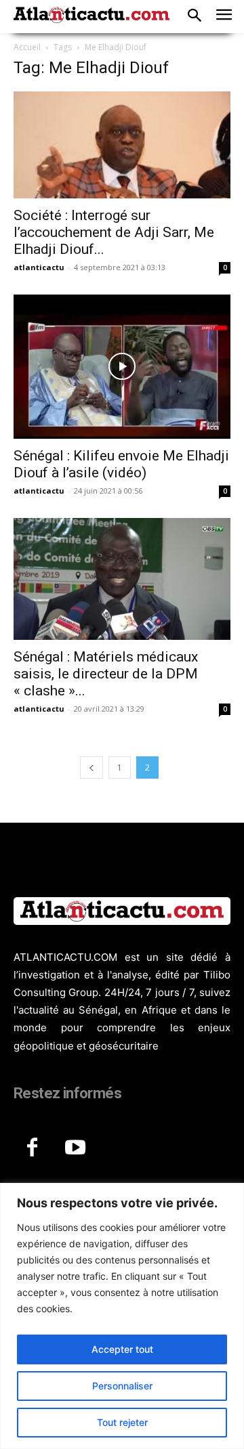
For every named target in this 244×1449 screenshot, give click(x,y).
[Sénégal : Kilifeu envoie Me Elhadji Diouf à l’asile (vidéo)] (122, 367)
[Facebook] (32, 1148)
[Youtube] (75, 1148)
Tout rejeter (122, 1422)
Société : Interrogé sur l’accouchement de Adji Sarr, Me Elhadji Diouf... (114, 232)
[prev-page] (91, 767)
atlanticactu (39, 267)
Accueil (27, 47)
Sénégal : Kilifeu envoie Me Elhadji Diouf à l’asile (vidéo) (121, 464)
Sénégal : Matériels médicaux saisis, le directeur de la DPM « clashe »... (106, 674)
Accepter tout (122, 1349)
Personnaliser (122, 1385)
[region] (122, 1316)
